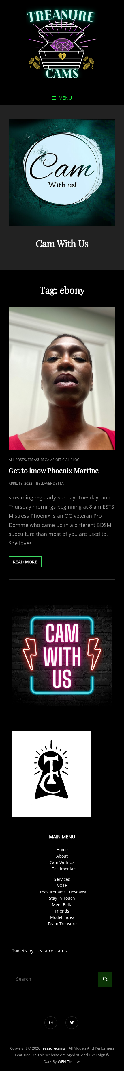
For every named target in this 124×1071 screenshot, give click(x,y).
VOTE (62, 885)
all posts (17, 459)
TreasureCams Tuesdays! (62, 892)
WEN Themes (69, 1061)
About (62, 856)
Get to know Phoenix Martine (54, 470)
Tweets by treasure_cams (39, 951)
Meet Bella (62, 904)
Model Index (62, 917)
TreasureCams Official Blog (54, 459)
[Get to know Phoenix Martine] (62, 378)
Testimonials (64, 868)
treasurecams (53, 1048)
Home (62, 849)
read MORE (27, 563)
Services (62, 879)
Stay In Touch (62, 898)
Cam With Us (62, 862)
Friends (62, 911)
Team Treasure (62, 923)
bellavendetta (50, 483)
